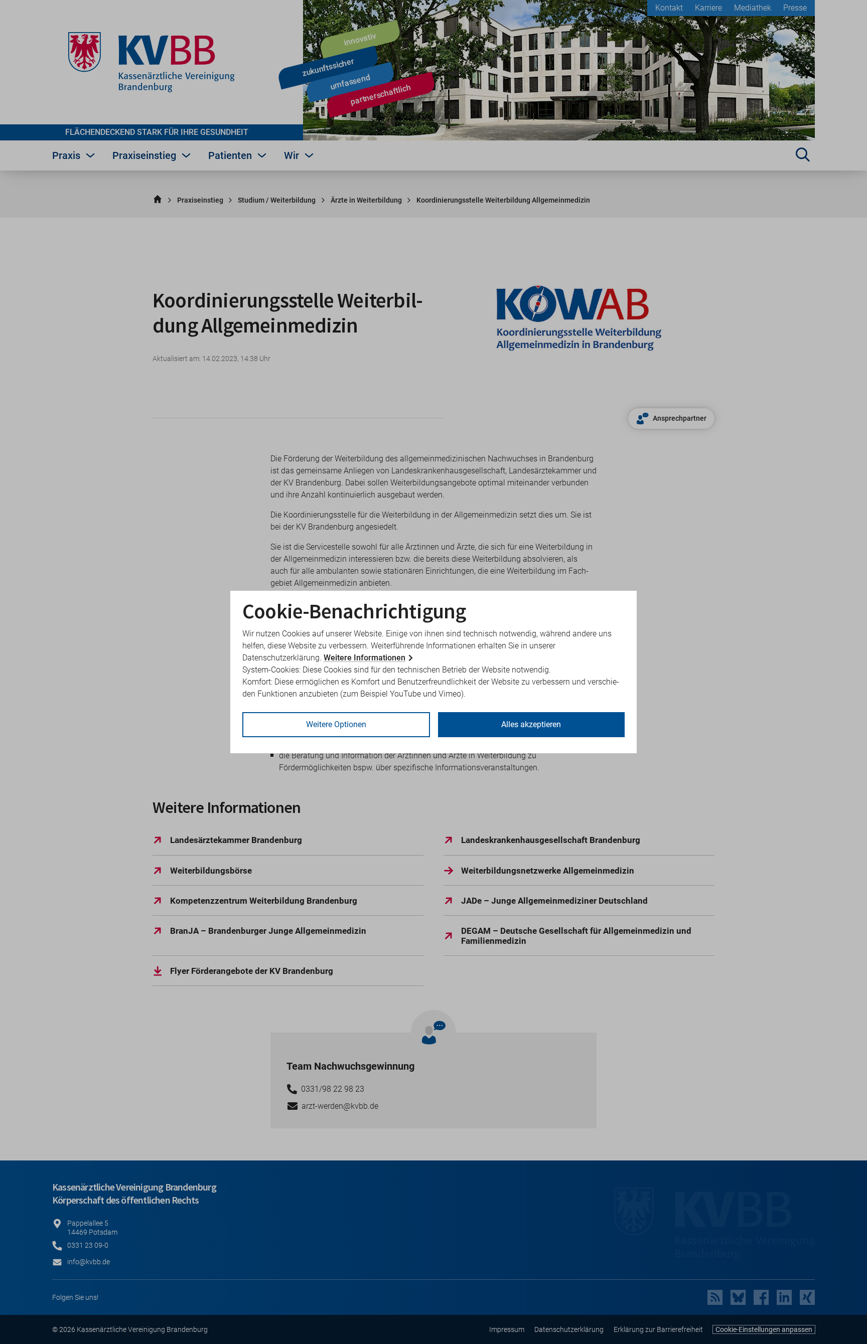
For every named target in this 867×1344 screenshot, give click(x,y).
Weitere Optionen (336, 724)
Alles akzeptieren (531, 724)
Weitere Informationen (364, 657)
